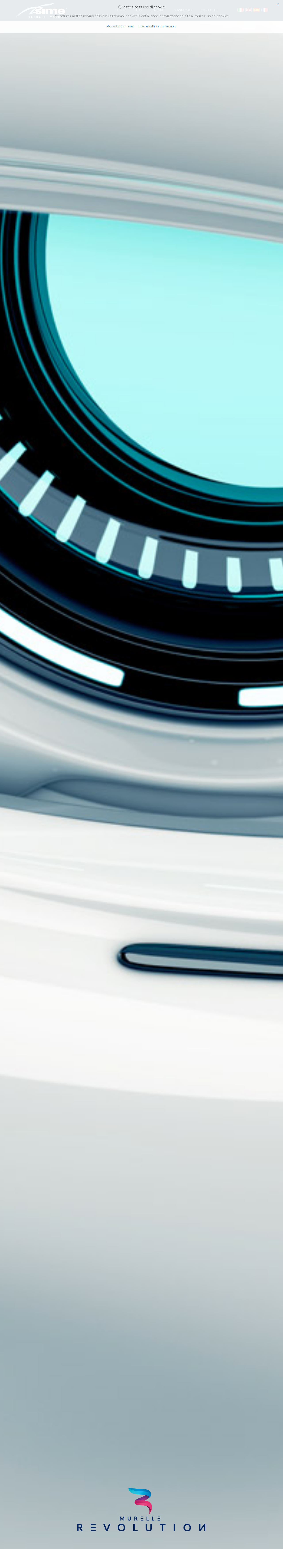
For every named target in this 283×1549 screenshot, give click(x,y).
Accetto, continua (120, 26)
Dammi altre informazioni (157, 26)
